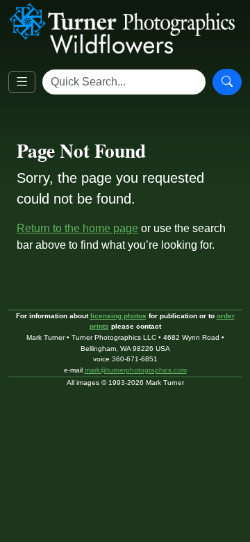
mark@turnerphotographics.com (136, 370)
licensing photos (118, 316)
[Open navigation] (21, 82)
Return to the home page (77, 228)
